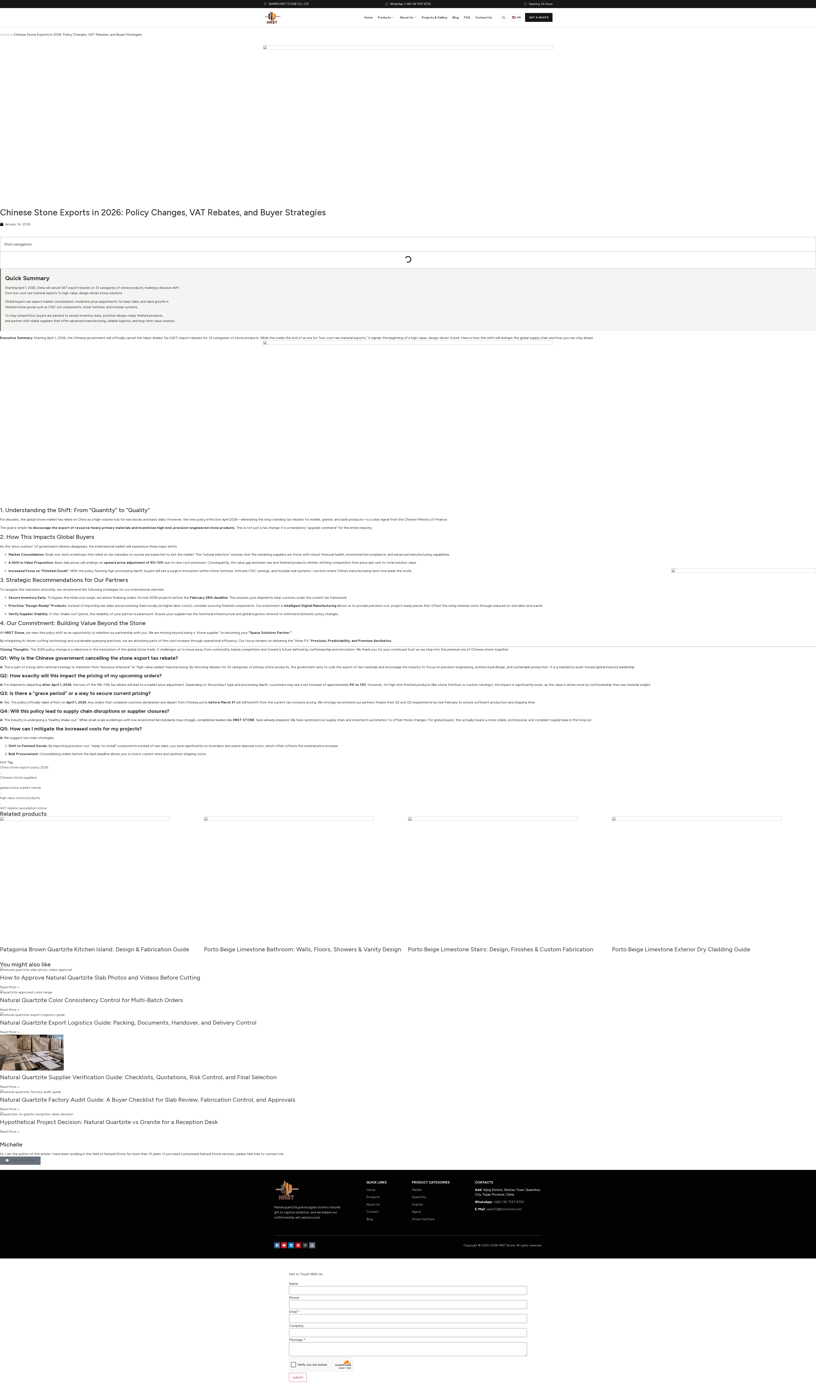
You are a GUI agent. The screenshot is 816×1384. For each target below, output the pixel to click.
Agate (416, 1212)
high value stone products (20, 798)
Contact (372, 1212)
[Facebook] (277, 1245)
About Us (406, 17)
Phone (294, 1297)
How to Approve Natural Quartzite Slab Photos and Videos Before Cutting (100, 977)
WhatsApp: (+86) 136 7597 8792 (410, 4)
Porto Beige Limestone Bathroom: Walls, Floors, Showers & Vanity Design (302, 949)
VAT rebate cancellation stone (23, 808)
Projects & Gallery (434, 17)
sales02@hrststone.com (504, 1209)
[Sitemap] (312, 1245)
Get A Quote (538, 17)
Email (294, 1311)
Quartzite (419, 1197)
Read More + (10, 987)
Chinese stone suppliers (18, 777)
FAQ (467, 17)
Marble (417, 1190)
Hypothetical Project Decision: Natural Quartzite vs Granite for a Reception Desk (109, 1122)
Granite (417, 1204)
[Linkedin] (291, 1245)
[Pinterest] (298, 1245)
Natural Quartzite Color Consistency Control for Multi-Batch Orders (91, 1000)
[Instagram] (305, 1245)
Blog (455, 17)
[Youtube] (284, 1245)
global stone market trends (20, 788)
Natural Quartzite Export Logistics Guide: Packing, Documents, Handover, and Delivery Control (128, 1022)
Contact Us (483, 17)
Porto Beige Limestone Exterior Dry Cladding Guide (681, 949)
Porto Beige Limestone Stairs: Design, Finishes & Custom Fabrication (500, 949)
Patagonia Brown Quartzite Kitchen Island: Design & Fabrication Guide (94, 949)
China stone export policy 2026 (24, 767)
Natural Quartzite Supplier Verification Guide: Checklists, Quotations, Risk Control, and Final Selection (138, 1077)
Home (368, 17)
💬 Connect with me (20, 1160)
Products (384, 17)
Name (293, 1283)
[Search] (503, 17)
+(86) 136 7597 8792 (508, 1202)
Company (296, 1326)
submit (298, 1377)
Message (297, 1340)
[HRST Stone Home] (272, 17)
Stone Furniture (423, 1219)
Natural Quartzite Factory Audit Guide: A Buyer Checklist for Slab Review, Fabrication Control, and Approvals (147, 1099)
